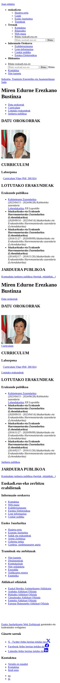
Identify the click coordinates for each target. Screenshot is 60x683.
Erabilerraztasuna (24, 46)
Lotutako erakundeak (12, 372)
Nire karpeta (14, 73)
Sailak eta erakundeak (19, 535)
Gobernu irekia (16, 541)
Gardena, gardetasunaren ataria (24, 544)
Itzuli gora (13, 670)
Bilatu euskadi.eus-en (26, 36)
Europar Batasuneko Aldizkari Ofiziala (28, 603)
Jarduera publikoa (10, 462)
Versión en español (18, 664)
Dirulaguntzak (15, 560)
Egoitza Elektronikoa (26, 55)
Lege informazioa (17, 513)
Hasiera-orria (21, 12)
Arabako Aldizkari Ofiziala (22, 591)
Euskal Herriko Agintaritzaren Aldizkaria (29, 588)
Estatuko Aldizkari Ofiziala (22, 600)
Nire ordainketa (16, 566)
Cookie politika (23, 52)
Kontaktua (20, 27)
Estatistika (13, 575)
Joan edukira (8, 4)
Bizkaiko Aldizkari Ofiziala (22, 594)
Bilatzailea (20, 30)
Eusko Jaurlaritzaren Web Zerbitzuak (20, 624)
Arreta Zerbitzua (16, 538)
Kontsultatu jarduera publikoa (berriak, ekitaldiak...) (28, 276)
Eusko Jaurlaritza (24, 18)
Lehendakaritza (16, 208)
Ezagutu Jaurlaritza (18, 532)
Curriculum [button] (14, 107)
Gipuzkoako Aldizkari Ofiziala (24, 597)
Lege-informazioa (24, 49)
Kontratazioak (15, 563)
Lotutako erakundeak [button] (19, 110)
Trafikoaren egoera (18, 572)
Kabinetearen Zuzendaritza (22, 199)
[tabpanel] (30, 139)
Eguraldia (13, 569)
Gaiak (18, 15)
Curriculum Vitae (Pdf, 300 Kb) (19, 178)
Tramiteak (20, 21)
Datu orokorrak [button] (16, 104)
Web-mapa (20, 33)
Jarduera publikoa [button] (17, 113)
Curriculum (7, 345)
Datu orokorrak (9, 299)
